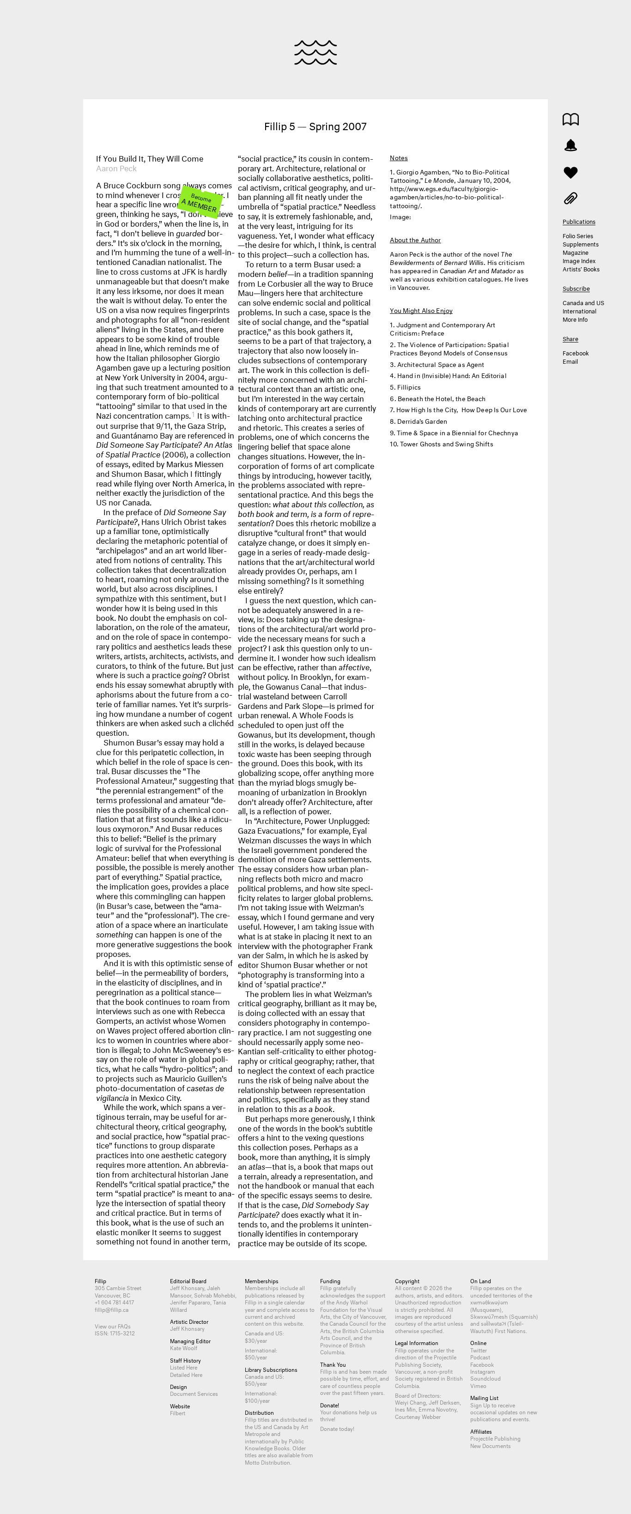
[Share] (571, 172)
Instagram (482, 1370)
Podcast (480, 1356)
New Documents (490, 1445)
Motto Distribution (267, 1461)
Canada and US (583, 302)
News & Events (571, 145)
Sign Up (480, 1404)
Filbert (177, 1412)
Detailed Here (186, 1374)
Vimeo (478, 1385)
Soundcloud (485, 1377)
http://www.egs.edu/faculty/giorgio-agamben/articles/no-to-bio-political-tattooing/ (447, 196)
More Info (575, 318)
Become (199, 202)
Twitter (478, 1349)
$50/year (256, 1356)
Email (570, 360)
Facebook (576, 352)
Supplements (581, 243)
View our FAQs (113, 1325)
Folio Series (578, 235)
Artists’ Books (581, 268)
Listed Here (183, 1366)
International (579, 310)
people (372, 1385)
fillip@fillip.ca (111, 1308)
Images (571, 197)
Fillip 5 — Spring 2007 (315, 124)
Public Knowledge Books (274, 1444)
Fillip (315, 52)
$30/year (256, 1339)
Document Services (194, 1392)
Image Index (579, 260)
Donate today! (337, 1428)
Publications (571, 119)
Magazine (576, 251)
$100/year (257, 1399)
